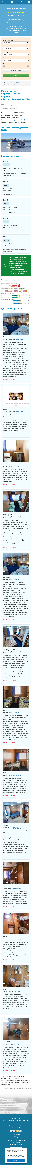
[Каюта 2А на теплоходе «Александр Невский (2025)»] (16, 873)
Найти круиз (16, 75)
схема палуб (19, 339)
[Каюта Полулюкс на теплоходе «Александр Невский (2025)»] (16, 324)
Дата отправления (8, 40)
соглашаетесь (21, 1155)
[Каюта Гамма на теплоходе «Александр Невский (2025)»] (16, 396)
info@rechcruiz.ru (17, 1142)
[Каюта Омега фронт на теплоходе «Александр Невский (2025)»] (16, 501)
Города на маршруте (16, 70)
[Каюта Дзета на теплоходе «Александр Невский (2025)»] (16, 923)
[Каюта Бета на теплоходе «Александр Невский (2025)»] (16, 976)
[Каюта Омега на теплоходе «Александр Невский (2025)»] (16, 697)
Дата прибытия (7, 46)
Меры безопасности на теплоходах (16, 23)
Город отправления (8, 57)
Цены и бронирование (10, 108)
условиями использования (14, 1156)
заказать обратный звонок (16, 19)
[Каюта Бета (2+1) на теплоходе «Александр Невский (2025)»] (16, 1029)
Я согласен (16, 1160)
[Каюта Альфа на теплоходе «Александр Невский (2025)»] (16, 812)
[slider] (4, 66)
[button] (27, 324)
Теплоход (5, 52)
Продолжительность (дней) (10, 63)
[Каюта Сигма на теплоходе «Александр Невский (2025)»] (16, 760)
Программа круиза (9, 105)
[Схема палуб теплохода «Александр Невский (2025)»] (16, 293)
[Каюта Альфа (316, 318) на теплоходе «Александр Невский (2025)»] (16, 636)
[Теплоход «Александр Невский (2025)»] (16, 142)
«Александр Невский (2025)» (16, 120)
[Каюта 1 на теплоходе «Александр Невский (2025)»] (16, 451)
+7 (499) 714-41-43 (16, 1125)
